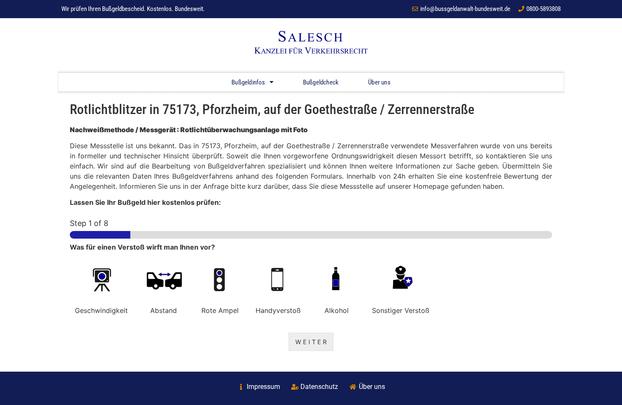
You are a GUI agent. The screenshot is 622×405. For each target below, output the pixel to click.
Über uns (379, 82)
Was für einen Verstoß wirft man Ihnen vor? (142, 247)
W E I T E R (311, 341)
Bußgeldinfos (248, 82)
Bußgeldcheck (321, 82)
